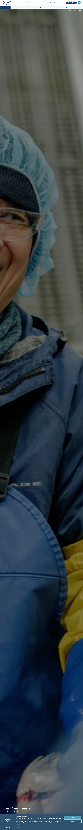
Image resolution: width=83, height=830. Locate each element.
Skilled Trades (77, 7)
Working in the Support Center (38, 7)
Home (70, 10)
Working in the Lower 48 (54, 7)
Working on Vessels (67, 7)
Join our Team (5, 7)
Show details (18, 827)
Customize (72, 821)
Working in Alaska (24, 7)
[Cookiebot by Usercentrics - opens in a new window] (8, 828)
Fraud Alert (15, 7)
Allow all (73, 817)
